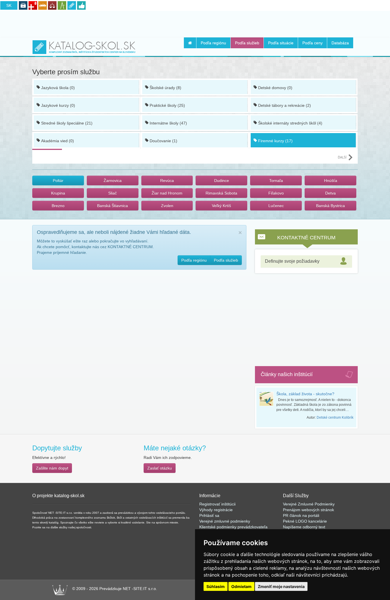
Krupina (58, 193)
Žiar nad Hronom (167, 193)
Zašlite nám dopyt (52, 468)
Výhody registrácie (216, 509)
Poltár (58, 180)
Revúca (167, 180)
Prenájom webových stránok (308, 509)
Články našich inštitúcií (287, 374)
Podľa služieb (247, 43)
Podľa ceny (312, 43)
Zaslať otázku (159, 468)
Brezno (58, 205)
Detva (330, 193)
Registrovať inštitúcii (217, 504)
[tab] (306, 261)
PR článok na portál (300, 515)
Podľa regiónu (213, 43)
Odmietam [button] (241, 586)
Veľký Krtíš (221, 205)
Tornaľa (276, 180)
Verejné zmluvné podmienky (224, 521)
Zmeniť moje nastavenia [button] (281, 586)
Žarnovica (113, 180)
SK (8, 5)
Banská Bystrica (330, 205)
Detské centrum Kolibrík (335, 418)
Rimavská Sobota (221, 193)
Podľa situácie (280, 43)
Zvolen (167, 205)
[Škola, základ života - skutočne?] (267, 399)
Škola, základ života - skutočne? (305, 394)
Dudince (221, 180)
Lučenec (276, 205)
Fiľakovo (276, 193)
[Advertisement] (195, 23)
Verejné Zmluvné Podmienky (309, 504)
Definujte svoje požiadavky (292, 261)
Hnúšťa (330, 180)
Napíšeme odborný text (304, 527)
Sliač (112, 193)
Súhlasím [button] (215, 586)
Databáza (340, 43)
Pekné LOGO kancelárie (305, 521)
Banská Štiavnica (112, 205)
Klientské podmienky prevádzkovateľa (233, 527)
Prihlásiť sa (209, 515)
